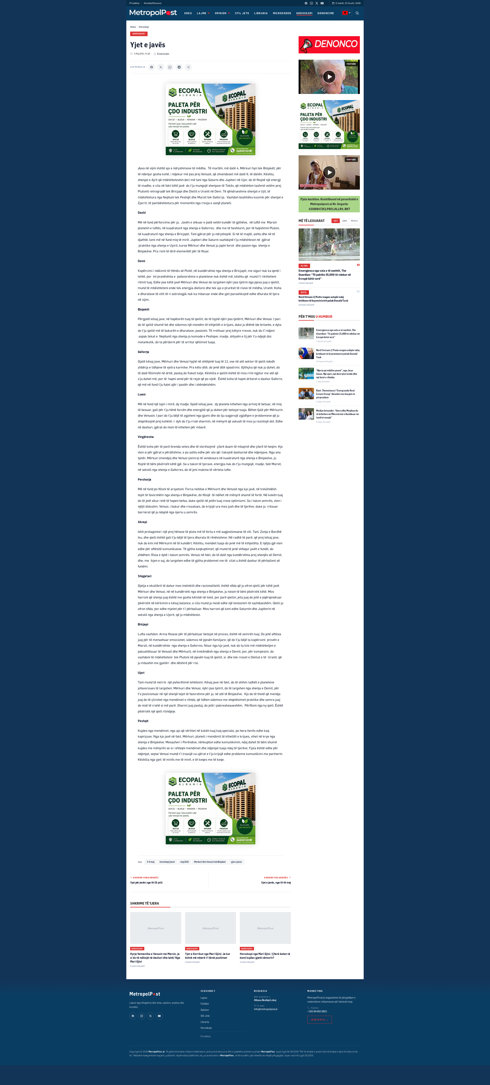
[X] (160, 67)
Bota (304, 292)
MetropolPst (144, 994)
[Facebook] (306, 3)
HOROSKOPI (304, 13)
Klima (304, 265)
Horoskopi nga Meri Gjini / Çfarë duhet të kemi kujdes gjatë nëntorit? (265, 955)
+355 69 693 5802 (317, 1011)
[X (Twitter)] (316, 3)
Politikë (205, 1003)
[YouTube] (322, 3)
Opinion (205, 1009)
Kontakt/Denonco (152, 3)
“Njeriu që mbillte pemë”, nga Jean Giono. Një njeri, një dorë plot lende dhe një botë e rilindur (336, 374)
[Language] (346, 13)
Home (133, 26)
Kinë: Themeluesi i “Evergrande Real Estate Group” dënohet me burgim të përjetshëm (335, 394)
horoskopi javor (167, 861)
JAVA (344, 220)
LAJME (202, 13)
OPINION (221, 13)
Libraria (205, 1021)
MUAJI (354, 220)
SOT (336, 220)
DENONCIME (326, 13)
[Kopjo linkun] (188, 67)
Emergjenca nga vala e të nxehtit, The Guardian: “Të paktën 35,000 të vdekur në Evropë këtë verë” (325, 274)
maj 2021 (184, 861)
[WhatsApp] (170, 67)
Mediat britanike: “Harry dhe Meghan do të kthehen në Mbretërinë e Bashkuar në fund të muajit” (337, 414)
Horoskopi (144, 26)
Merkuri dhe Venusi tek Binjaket (210, 861)
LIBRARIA (261, 13)
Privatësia (134, 3)
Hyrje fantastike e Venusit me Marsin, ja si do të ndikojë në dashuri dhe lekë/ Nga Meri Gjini (155, 958)
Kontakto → (319, 1019)
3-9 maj (150, 861)
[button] (329, 77)
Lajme (204, 997)
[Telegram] (179, 67)
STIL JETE (242, 13)
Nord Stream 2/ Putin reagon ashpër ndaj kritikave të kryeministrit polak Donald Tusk (337, 354)
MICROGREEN (282, 13)
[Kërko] (357, 13)
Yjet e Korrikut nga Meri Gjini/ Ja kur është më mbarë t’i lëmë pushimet (207, 955)
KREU (188, 13)
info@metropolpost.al (266, 1009)
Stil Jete (205, 1015)
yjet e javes (236, 861)
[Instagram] (311, 3)
